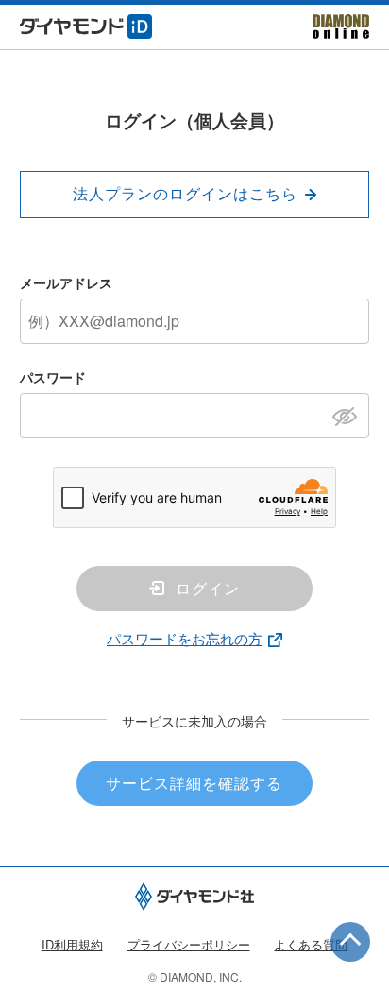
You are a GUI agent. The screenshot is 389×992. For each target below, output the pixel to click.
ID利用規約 (72, 944)
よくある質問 (310, 944)
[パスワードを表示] (349, 414)
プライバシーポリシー (188, 944)
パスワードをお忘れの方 (184, 638)
